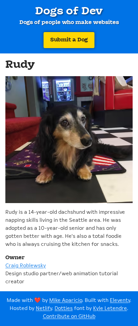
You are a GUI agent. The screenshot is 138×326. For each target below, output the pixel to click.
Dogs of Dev (69, 11)
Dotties (64, 308)
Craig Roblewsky (25, 265)
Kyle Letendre (110, 308)
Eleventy (120, 300)
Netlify (44, 308)
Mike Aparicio (65, 300)
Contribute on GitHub (69, 316)
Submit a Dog (69, 39)
